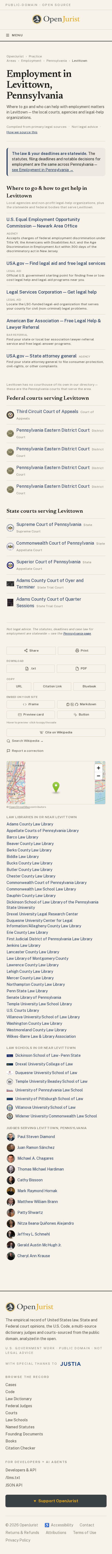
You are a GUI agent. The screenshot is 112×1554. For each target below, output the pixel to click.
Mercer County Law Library (30, 978)
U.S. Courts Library (23, 1010)
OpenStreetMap (19, 806)
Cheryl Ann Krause (33, 1256)
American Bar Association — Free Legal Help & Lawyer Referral (54, 324)
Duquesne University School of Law (46, 1073)
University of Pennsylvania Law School (49, 1090)
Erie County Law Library (27, 932)
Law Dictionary (18, 1399)
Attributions (56, 1532)
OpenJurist (15, 56)
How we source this (22, 132)
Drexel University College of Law (44, 1064)
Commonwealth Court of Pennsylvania (55, 543)
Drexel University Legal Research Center (42, 914)
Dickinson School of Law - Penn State (48, 1055)
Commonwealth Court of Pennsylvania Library (46, 882)
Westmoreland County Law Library (36, 1030)
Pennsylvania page (77, 633)
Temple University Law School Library (39, 1004)
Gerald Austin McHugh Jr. (39, 1245)
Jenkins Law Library (23, 945)
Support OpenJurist (56, 1500)
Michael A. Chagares (35, 1158)
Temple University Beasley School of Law (51, 1081)
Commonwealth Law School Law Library (41, 889)
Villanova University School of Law (45, 1107)
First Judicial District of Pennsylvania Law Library (49, 939)
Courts (11, 1413)
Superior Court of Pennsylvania (48, 561)
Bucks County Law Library (29, 863)
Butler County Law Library (29, 869)
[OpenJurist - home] (56, 19)
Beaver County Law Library (30, 843)
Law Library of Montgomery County (37, 958)
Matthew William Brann (37, 1201)
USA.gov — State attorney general (42, 356)
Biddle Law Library (23, 856)
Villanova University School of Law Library (43, 1017)
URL (19, 686)
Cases (10, 1385)
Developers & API (20, 1470)
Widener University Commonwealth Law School (56, 1116)
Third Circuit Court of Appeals (47, 411)
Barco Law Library (22, 837)
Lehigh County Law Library (30, 971)
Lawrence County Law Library (32, 965)
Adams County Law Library (30, 824)
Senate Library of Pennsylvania (34, 997)
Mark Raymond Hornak (37, 1191)
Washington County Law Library (34, 1023)
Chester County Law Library (31, 876)
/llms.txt (12, 1477)
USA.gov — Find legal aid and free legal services (56, 263)
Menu (17, 35)
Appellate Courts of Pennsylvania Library (43, 830)
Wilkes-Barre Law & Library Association (41, 1036)
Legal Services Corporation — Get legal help (52, 292)
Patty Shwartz (30, 1212)
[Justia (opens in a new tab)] (70, 1364)
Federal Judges (18, 1406)
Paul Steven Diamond (36, 1136)
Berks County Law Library (29, 850)
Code (10, 1392)
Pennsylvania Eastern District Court (53, 430)
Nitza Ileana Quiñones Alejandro (45, 1223)
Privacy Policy (17, 1540)
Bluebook (89, 686)
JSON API (13, 1485)
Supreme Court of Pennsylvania (48, 524)
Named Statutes (20, 1427)
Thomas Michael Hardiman (40, 1169)
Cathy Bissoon (30, 1180)
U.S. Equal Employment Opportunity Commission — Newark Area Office (43, 223)
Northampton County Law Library (36, 984)
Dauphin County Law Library (31, 895)
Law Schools (16, 1420)
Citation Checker (20, 1448)
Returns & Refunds (22, 1532)
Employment (31, 61)
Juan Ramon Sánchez (36, 1147)
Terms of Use (84, 1532)
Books (11, 1441)
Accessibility (59, 1525)
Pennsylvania (56, 61)
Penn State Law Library (27, 991)
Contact (87, 1525)
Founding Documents (24, 1434)
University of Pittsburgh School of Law (49, 1099)
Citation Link (52, 686)
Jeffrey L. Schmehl (33, 1234)
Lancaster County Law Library (33, 952)
